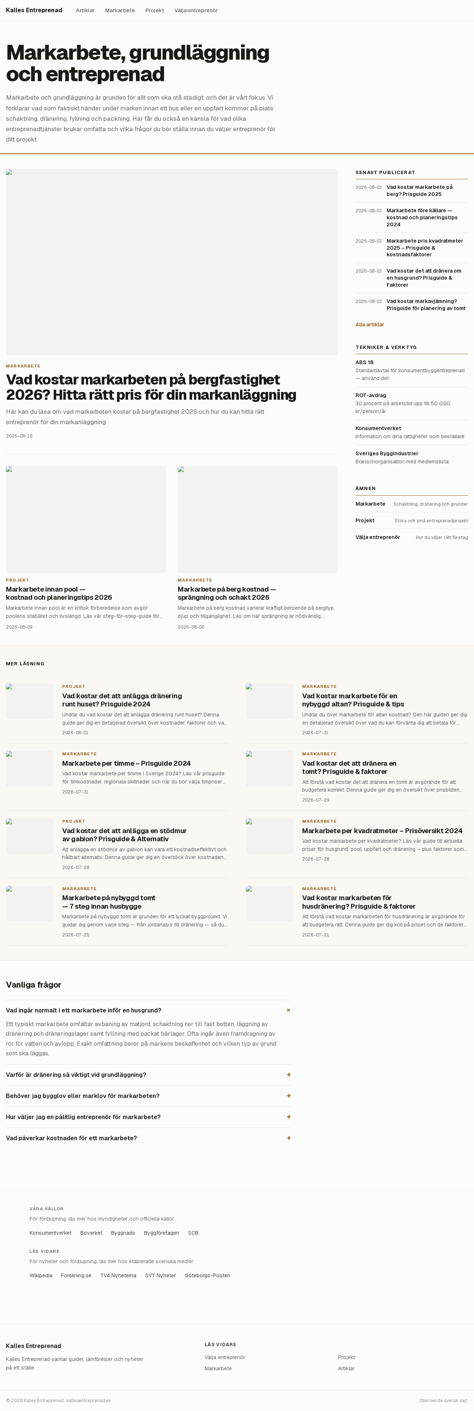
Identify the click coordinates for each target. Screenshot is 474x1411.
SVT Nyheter (160, 1275)
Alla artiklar (370, 324)
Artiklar (85, 10)
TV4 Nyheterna (118, 1275)
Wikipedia (41, 1275)
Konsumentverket (50, 1232)
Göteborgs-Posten (207, 1275)
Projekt (155, 10)
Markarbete (120, 10)
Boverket (91, 1232)
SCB (193, 1232)
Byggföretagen (161, 1232)
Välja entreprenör (196, 10)
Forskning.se (76, 1275)
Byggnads (123, 1232)
